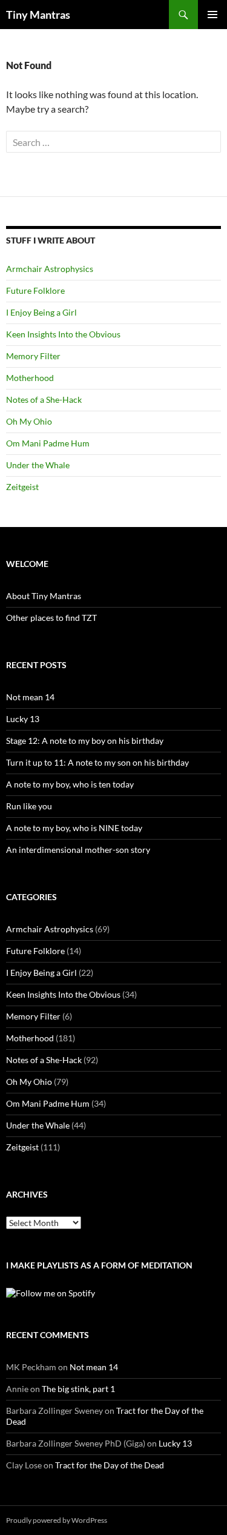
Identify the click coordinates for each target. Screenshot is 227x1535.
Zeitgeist (22, 487)
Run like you (29, 806)
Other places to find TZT (51, 617)
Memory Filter (33, 356)
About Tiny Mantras (43, 596)
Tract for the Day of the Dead (109, 1465)
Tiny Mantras (38, 14)
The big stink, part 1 (78, 1389)
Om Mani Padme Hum (48, 443)
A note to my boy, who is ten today (70, 784)
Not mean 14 (30, 697)
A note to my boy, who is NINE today (74, 828)
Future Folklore (35, 290)
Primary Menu (212, 14)
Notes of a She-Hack (44, 399)
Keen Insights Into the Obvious (63, 334)
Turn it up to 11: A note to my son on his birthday (97, 762)
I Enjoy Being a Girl (41, 312)
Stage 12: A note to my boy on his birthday (84, 740)
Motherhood (30, 378)
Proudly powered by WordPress (56, 1520)
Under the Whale (38, 465)
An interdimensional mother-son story (78, 849)
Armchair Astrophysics (49, 269)
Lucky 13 (22, 719)
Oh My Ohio (29, 421)
